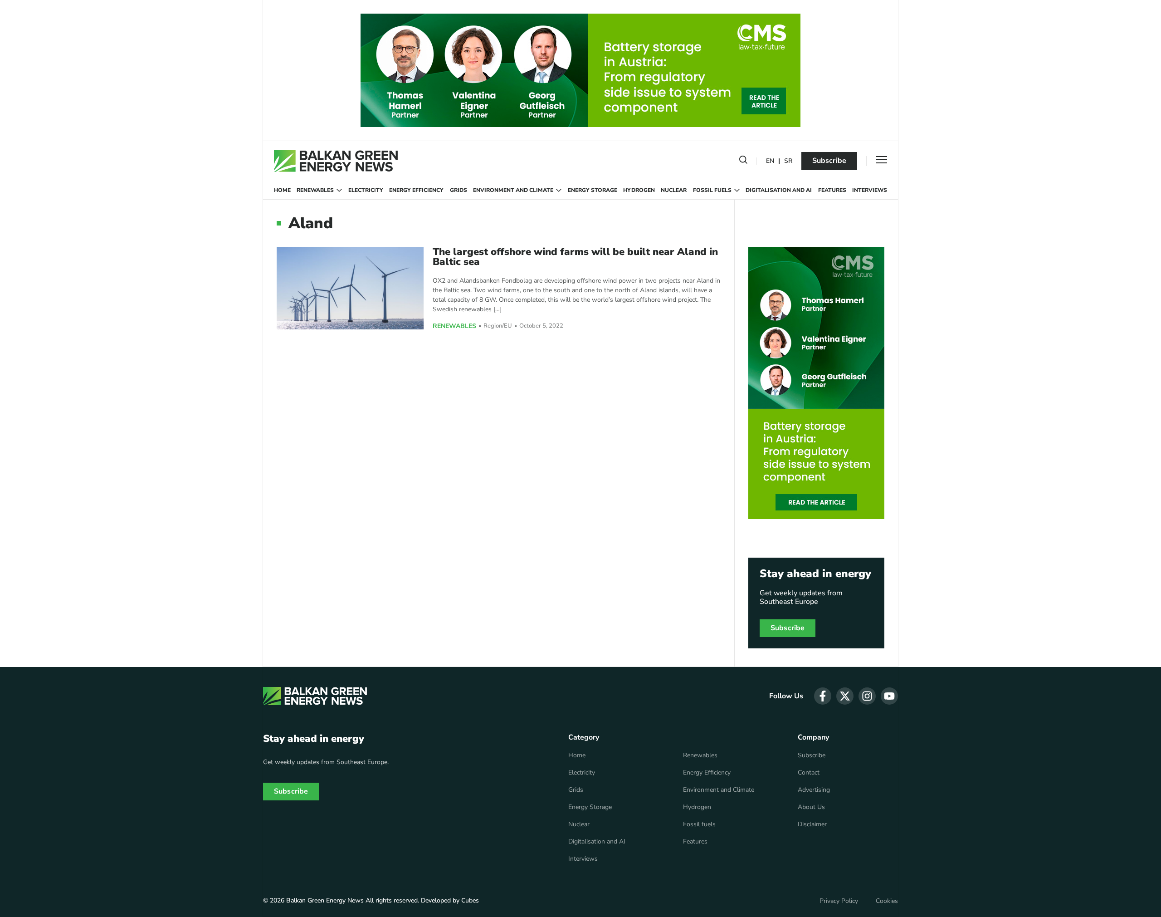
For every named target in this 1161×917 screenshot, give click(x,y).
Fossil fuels (712, 190)
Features (832, 190)
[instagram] (867, 696)
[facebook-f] (822, 696)
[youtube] (889, 696)
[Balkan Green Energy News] (336, 161)
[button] (743, 162)
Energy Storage (592, 190)
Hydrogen (639, 190)
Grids (458, 190)
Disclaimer (812, 824)
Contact (809, 772)
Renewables (315, 190)
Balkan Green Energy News (325, 900)
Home (282, 190)
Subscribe (829, 161)
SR (788, 161)
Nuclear (674, 190)
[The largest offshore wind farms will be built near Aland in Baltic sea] (350, 288)
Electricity (365, 190)
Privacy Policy (839, 901)
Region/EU (497, 326)
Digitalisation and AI (779, 190)
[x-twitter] (845, 696)
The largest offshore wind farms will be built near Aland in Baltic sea (575, 257)
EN (770, 161)
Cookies (887, 901)
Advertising (814, 790)
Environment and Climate (513, 190)
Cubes (470, 900)
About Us (811, 807)
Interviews (869, 190)
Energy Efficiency (416, 190)
